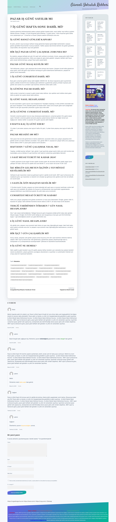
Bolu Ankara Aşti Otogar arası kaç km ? (100, 61)
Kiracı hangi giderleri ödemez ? (89, 48)
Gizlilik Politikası (17, 6)
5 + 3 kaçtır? (10, 484)
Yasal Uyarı (25, 6)
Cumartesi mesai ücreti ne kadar (63, 271)
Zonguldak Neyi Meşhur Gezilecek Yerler (23, 290)
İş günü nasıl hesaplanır (49, 274)
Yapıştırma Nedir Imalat (67, 290)
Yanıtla (17, 327)
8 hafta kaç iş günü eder (59, 268)
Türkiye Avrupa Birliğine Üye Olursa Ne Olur (94, 171)
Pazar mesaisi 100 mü (56, 276)
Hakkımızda (32, 6)
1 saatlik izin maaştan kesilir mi (35, 265)
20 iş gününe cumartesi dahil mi (52, 265)
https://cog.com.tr (41, 501)
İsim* (8, 459)
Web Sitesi (9, 473)
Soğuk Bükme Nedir (89, 166)
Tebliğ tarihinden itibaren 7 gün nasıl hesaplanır (21, 279)
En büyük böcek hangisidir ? (89, 23)
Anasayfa (9, 6)
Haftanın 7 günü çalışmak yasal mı (18, 274)
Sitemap (49, 501)
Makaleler (17, 261)
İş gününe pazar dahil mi (61, 274)
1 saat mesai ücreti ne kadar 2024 (18, 265)
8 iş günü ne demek (15, 271)
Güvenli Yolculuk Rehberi (90, 5)
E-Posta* (9, 466)
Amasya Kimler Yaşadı (90, 179)
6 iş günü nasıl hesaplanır (31, 268)
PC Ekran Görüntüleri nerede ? (89, 73)
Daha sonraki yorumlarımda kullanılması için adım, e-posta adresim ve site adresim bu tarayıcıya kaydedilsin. (33, 480)
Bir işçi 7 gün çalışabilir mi (28, 271)
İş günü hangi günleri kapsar (35, 274)
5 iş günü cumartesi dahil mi (17, 268)
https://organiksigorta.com (15, 501)
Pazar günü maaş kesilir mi (43, 276)
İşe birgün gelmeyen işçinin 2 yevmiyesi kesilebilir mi (22, 276)
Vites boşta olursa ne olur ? (100, 36)
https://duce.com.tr (29, 501)
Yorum (8, 442)
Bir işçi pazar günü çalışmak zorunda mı (45, 271)
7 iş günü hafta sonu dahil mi (45, 268)
